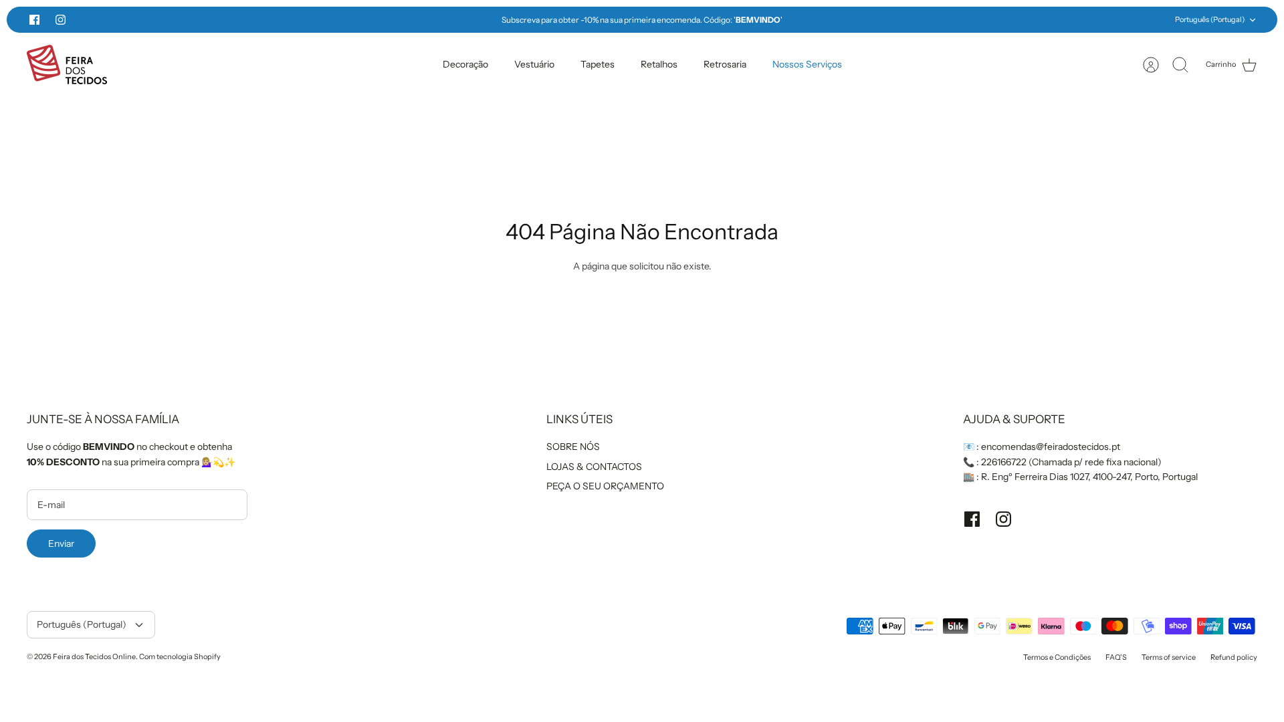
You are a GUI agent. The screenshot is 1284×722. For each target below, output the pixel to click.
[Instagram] (60, 19)
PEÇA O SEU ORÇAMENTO (605, 486)
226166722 (1004, 462)
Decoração (465, 64)
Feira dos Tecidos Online (94, 656)
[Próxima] (883, 20)
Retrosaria (725, 64)
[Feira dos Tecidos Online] (67, 64)
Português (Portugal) (1210, 19)
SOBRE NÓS (573, 447)
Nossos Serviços (807, 64)
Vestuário (534, 64)
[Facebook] (34, 19)
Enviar (61, 543)
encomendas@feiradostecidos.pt (1050, 447)
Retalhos (659, 64)
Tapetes (597, 64)
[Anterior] (401, 20)
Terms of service (1169, 657)
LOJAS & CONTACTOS (594, 467)
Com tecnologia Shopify (180, 656)
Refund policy (1233, 657)
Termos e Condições (1057, 657)
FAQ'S (1116, 657)
